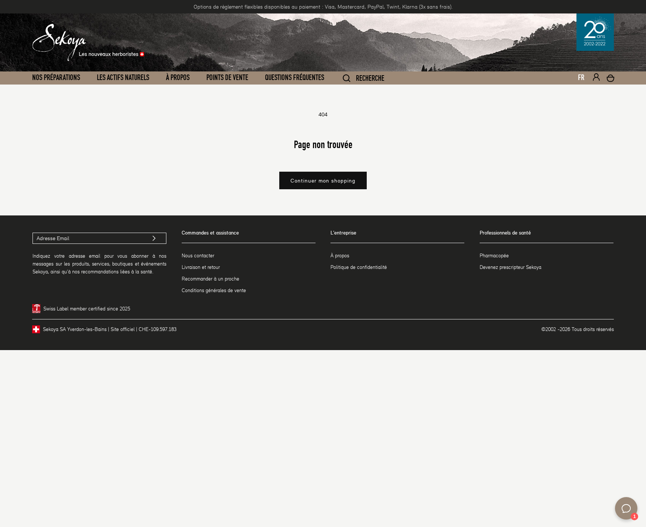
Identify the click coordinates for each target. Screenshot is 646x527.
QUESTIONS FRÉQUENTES (294, 78)
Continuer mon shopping (323, 180)
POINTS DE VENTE (227, 78)
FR (581, 78)
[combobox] (577, 79)
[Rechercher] (346, 78)
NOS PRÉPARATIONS (56, 78)
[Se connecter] (596, 78)
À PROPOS (178, 78)
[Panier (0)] (610, 79)
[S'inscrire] (154, 238)
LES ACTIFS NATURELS (123, 78)
